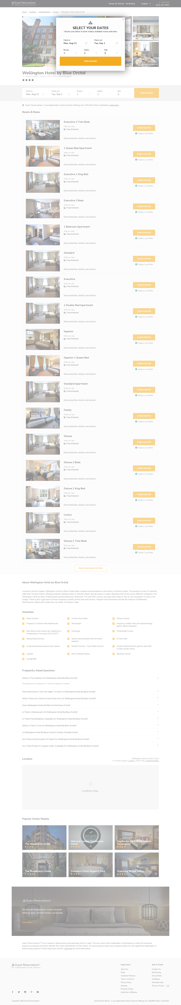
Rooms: (66, 50)
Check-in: (67, 40)
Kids (106, 50)
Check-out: (98, 40)
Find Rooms (90, 61)
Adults (86, 50)
